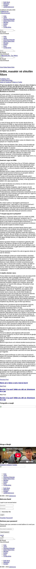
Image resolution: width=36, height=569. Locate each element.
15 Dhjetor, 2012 (5, 79)
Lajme (5, 17)
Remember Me (6, 512)
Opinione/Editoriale (9, 19)
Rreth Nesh (6, 2)
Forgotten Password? (6, 518)
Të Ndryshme (7, 27)
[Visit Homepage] (4, 11)
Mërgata (5, 22)
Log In (2, 535)
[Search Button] (14, 30)
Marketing (6, 4)
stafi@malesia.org (8, 7)
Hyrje (4, 16)
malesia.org (12, 496)
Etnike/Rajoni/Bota (8, 21)
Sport (5, 25)
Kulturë (5, 24)
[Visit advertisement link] (5, 13)
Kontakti (5, 5)
